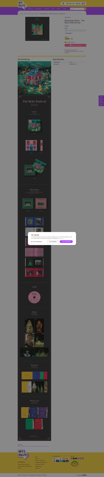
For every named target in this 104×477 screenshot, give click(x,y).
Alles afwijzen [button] (53, 241)
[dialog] (52, 238)
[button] (36, 241)
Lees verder (60, 238)
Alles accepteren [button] (66, 241)
